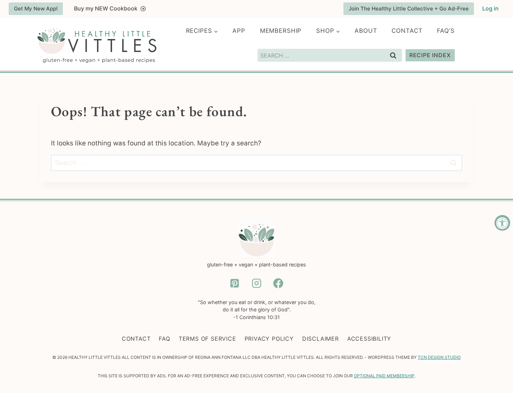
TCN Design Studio (439, 357)
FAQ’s (445, 30)
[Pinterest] (235, 283)
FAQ (164, 338)
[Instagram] (257, 283)
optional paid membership (384, 375)
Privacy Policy (269, 338)
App (238, 30)
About (366, 30)
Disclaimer (320, 338)
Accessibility (369, 338)
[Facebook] (278, 283)
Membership (281, 30)
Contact (407, 30)
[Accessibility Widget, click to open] (502, 222)
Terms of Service (207, 338)
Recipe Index (430, 55)
